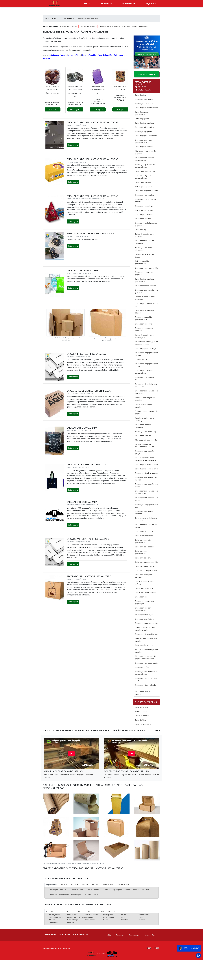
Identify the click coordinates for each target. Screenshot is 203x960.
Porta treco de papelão (144, 210)
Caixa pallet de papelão (144, 531)
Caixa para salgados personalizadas (143, 176)
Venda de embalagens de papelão (145, 398)
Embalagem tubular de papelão (144, 273)
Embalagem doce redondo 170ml (145, 686)
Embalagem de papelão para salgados (146, 354)
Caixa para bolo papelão (144, 547)
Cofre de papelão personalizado (142, 262)
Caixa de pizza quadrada (144, 123)
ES (57, 911)
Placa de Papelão (105, 55)
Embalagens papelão (143, 131)
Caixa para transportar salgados (144, 576)
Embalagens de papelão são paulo (146, 526)
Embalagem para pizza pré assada (145, 200)
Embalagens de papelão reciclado (144, 512)
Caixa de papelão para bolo (146, 135)
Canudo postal (141, 359)
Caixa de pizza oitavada (144, 214)
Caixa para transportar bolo (146, 570)
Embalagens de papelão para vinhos (146, 498)
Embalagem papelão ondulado (143, 426)
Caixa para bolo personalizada (141, 552)
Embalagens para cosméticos (68, 26)
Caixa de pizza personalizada (146, 108)
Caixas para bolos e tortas (145, 592)
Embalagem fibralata (143, 436)
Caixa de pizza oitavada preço (146, 464)
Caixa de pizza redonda (144, 146)
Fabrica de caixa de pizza (144, 127)
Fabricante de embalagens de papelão (146, 650)
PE (84, 911)
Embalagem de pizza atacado (88, 26)
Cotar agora (52, 109)
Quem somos (128, 3)
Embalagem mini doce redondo (143, 693)
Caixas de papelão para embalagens (144, 336)
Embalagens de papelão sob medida (146, 478)
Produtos (106, 3)
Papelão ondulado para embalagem (144, 419)
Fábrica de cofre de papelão (139, 26)
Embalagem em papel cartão (146, 663)
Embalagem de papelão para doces (146, 365)
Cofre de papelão (142, 119)
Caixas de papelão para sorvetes (144, 235)
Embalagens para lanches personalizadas (145, 165)
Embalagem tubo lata (143, 324)
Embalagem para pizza (144, 103)
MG (52, 911)
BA (89, 911)
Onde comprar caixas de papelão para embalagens (145, 459)
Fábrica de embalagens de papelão (145, 152)
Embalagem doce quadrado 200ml (146, 679)
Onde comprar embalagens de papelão (146, 519)
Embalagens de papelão (144, 99)
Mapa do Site (150, 935)
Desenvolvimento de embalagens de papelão (144, 445)
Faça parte (151, 3)
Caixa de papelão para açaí (145, 348)
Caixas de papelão (142, 716)
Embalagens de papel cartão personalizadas (146, 672)
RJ (46, 911)
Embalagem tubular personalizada (143, 609)
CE (94, 911)
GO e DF (101, 911)
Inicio (87, 3)
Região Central (51, 885)
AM (109, 911)
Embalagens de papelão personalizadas (144, 159)
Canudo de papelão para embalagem (145, 298)
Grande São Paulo (107, 885)
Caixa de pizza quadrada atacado (144, 311)
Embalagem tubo (142, 597)
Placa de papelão (141, 707)
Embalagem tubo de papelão (146, 268)
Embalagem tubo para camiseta (144, 329)
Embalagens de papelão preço (144, 452)
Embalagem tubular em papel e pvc (144, 602)
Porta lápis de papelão (144, 186)
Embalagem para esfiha (144, 195)
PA (114, 911)
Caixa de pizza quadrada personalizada (144, 280)
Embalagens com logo (144, 614)
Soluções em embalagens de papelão (146, 412)
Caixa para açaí (141, 230)
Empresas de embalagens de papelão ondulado (146, 342)
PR (68, 911)
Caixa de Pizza (74, 55)
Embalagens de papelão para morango (146, 392)
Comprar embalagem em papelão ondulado (145, 628)
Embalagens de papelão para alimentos (146, 248)
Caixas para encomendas (122, 26)
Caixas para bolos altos (144, 588)
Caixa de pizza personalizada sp (146, 304)
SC (73, 911)
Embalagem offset (142, 667)
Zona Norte (63, 885)
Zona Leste (94, 885)
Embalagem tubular (143, 219)
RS (79, 911)
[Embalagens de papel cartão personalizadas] (52, 77)
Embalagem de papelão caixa (146, 634)
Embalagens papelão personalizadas (143, 318)
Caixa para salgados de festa (146, 191)
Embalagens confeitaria (106, 26)
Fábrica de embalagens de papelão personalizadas (145, 657)
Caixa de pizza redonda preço (146, 469)
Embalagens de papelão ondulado (144, 242)
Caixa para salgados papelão (146, 562)
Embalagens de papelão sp (145, 431)
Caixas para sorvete (143, 182)
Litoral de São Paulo (123, 885)
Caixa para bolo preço (143, 558)
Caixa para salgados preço (145, 566)
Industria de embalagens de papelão (146, 639)
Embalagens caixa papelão (145, 286)
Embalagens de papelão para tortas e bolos (146, 492)
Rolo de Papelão (89, 55)
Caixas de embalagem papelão (143, 405)
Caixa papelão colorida (144, 645)
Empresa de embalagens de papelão (146, 224)
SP (63, 911)
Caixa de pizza (140, 95)
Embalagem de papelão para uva (146, 505)
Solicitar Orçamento (146, 74)
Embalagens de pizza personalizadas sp (143, 141)
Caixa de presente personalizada (142, 113)
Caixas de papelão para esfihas (144, 582)
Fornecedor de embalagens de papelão (146, 385)
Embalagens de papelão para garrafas (146, 291)
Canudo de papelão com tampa (144, 255)
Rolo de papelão (141, 711)
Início (109, 935)
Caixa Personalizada (143, 724)
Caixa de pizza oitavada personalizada (144, 371)
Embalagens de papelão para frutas (146, 485)
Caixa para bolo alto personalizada (143, 541)
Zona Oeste (74, 885)
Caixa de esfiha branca (144, 536)
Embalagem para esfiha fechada (144, 378)
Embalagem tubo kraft (144, 206)
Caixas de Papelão (59, 55)
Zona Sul (85, 885)
